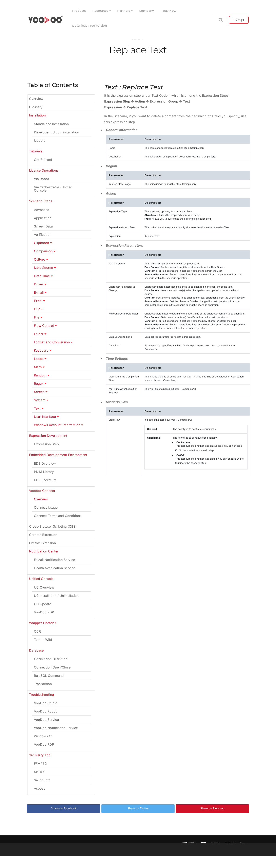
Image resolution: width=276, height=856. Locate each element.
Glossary (35, 107)
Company (146, 11)
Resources (100, 11)
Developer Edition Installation (56, 132)
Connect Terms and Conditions (57, 516)
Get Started (43, 160)
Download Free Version (89, 25)
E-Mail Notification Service (54, 560)
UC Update (42, 604)
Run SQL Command (49, 676)
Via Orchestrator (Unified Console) (53, 188)
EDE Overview (45, 463)
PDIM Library (44, 472)
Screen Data (43, 226)
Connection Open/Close (52, 667)
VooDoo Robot (45, 711)
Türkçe (238, 20)
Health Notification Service (54, 568)
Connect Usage (46, 507)
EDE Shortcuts (45, 480)
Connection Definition (50, 659)
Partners (123, 11)
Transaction (43, 684)
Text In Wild (43, 640)
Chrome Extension (43, 535)
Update (39, 140)
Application (42, 218)
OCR (37, 631)
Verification (42, 235)
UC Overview (44, 587)
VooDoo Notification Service (56, 728)
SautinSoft (42, 780)
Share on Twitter (138, 808)
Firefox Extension (42, 543)
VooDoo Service (46, 720)
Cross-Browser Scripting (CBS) (53, 526)
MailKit (39, 772)
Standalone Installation (51, 124)
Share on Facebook (63, 808)
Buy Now (169, 11)
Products (79, 11)
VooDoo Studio (45, 703)
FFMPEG (40, 764)
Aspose (39, 788)
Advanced (41, 210)
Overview (36, 99)
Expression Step (46, 444)
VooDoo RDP (44, 612)
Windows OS (43, 736)
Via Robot (41, 179)
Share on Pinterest (212, 808)
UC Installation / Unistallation (56, 596)
